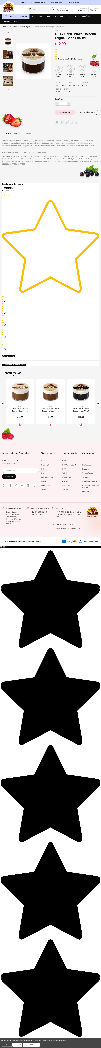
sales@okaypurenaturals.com (68, 528)
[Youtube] (22, 485)
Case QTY (28, 133)
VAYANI (64, 473)
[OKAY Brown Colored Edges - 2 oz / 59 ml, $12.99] (20, 392)
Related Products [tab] (13, 373)
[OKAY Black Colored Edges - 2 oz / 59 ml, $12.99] (81, 392)
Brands (25, 16)
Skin (55, 16)
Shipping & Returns (89, 481)
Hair (48, 16)
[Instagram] (28, 485)
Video (84, 461)
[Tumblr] (34, 485)
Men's (76, 16)
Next (8, 89)
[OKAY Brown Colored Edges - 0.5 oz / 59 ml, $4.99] (50, 392)
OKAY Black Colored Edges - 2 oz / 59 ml (81, 410)
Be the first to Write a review (15, 365)
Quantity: (59, 99)
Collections (12, 16)
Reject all (17, 1045)
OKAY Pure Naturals (69, 465)
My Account (83, 8)
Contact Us (86, 465)
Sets (15, 21)
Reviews (85, 477)
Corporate (86, 469)
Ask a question (65, 59)
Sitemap (85, 491)
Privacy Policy (87, 473)
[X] (71, 122)
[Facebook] (57, 122)
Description (11, 133)
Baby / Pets (86, 16)
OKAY (64, 461)
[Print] (67, 122)
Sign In (82, 10)
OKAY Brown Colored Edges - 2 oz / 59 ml (20, 410)
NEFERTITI (65, 481)
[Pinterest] (76, 122)
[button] (56, 59)
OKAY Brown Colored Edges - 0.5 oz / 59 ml (50, 410)
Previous (8, 32)
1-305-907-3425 (66, 10)
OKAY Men (65, 469)
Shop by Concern (37, 16)
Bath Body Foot (65, 16)
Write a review (77, 59)
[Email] (62, 122)
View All (44, 489)
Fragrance (6, 21)
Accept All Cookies (31, 1045)
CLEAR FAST (66, 485)
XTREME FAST (67, 477)
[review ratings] (56, 54)
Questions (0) (9, 190)
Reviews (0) (8, 188)
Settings (7, 1045)
